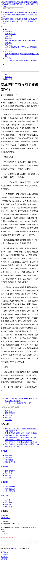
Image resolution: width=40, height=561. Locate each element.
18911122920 (5, 518)
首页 (7, 29)
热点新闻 (8, 417)
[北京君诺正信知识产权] (20, 4)
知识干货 (8, 79)
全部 (7, 34)
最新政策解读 (10, 413)
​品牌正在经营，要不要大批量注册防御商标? (21, 442)
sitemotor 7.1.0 (14, 548)
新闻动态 (8, 77)
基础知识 (8, 420)
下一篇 (19, 403)
